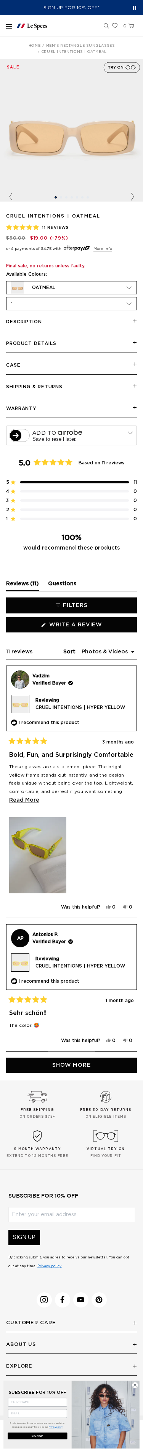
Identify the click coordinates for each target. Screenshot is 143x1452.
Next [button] (132, 197)
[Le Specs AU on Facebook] (62, 1299)
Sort (70, 652)
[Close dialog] (135, 1385)
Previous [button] (10, 197)
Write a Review (90, 627)
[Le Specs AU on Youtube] (80, 1299)
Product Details (31, 343)
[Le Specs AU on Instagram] (44, 1299)
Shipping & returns (34, 386)
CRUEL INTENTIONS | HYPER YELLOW (80, 707)
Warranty (21, 408)
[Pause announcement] (134, 8)
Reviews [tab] (22, 586)
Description (24, 321)
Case (13, 365)
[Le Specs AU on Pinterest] (99, 1299)
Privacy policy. (49, 1266)
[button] (106, 26)
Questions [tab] (62, 586)
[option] (71, 130)
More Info (102, 249)
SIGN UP (24, 1237)
